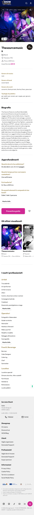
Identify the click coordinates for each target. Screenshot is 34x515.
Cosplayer (4, 302)
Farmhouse (5, 378)
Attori (3, 293)
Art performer (6, 286)
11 (23, 38)
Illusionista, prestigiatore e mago (11, 305)
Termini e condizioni (7, 475)
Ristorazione (5, 385)
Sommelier (5, 363)
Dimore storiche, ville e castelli (11, 375)
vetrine (11, 9)
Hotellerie (4, 382)
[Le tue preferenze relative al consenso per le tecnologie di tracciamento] (32, 386)
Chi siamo (4, 427)
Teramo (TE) (8, 58)
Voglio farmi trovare (7, 454)
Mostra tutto (6, 201)
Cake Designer (6, 354)
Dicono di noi (5, 430)
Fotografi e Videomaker (9, 317)
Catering (4, 357)
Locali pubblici (6, 388)
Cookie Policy (5, 471)
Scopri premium (6, 460)
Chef (3, 360)
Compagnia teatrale (8, 299)
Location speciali (6, 372)
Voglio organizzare (7, 442)
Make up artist (6, 330)
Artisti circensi (6, 290)
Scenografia (5, 339)
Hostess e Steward (7, 326)
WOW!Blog (5, 433)
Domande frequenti (7, 445)
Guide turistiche (6, 320)
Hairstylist (4, 323)
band (23, 9)
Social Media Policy (7, 478)
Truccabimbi (5, 283)
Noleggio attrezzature (8, 336)
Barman (4, 351)
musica (19, 9)
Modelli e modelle (7, 333)
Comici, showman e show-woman (12, 296)
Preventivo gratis (13, 211)
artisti (15, 9)
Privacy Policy (6, 468)
